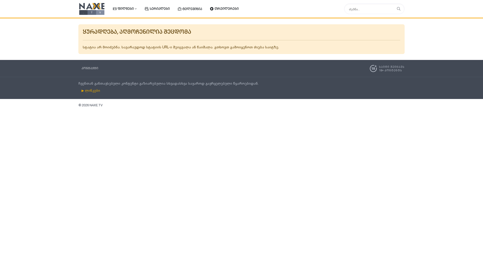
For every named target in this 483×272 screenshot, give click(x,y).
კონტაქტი (90, 68)
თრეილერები (227, 9)
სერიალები (160, 9)
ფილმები (125, 9)
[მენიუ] (398, 9)
